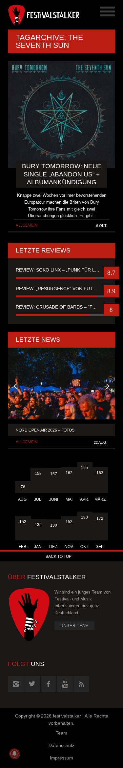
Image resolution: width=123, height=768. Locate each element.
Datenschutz (61, 745)
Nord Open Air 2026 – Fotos (45, 430)
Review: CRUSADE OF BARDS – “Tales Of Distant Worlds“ (61, 307)
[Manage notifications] (14, 753)
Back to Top (59, 556)
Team (61, 733)
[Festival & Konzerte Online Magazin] (35, 15)
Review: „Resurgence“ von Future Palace (61, 288)
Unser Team (74, 625)
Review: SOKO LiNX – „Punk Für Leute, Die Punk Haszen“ (61, 270)
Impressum (61, 757)
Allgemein (26, 225)
